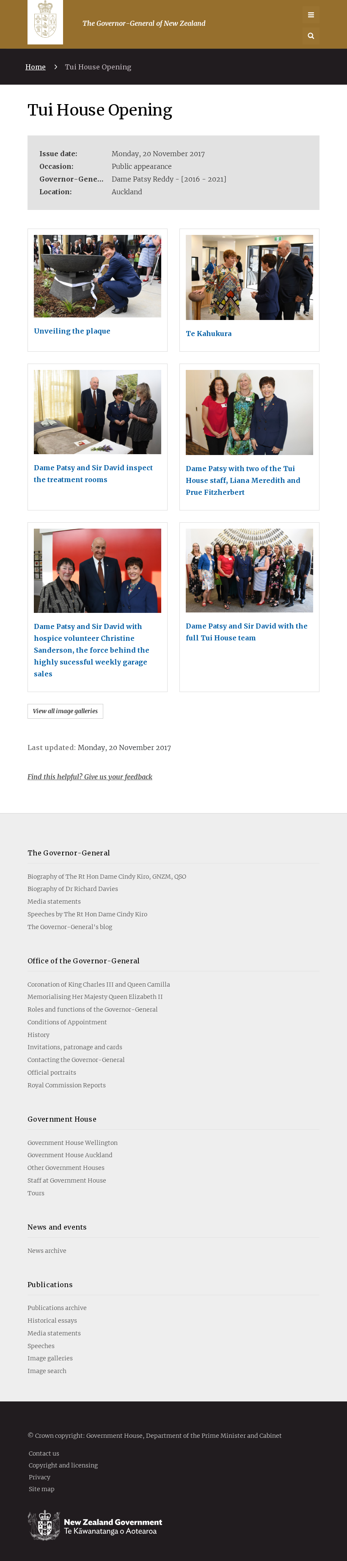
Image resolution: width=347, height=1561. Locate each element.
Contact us (44, 1453)
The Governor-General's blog (70, 927)
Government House (62, 1119)
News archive (47, 1251)
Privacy (39, 1477)
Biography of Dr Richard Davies (73, 889)
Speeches (41, 1346)
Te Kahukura (208, 333)
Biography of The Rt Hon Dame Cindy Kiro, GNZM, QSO (107, 876)
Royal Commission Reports (67, 1085)
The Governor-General (69, 853)
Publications (50, 1284)
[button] (311, 36)
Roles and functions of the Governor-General (93, 1009)
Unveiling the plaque (72, 331)
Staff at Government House (67, 1180)
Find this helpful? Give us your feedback (90, 776)
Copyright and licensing (63, 1465)
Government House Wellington (73, 1143)
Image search (47, 1371)
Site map (42, 1488)
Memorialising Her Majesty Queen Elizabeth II (95, 997)
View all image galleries (65, 711)
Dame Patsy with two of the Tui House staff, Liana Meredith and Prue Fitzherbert (243, 480)
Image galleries (50, 1358)
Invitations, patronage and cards (75, 1047)
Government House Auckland (70, 1155)
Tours (36, 1193)
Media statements (54, 901)
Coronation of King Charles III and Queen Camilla (99, 984)
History (39, 1035)
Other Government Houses (66, 1168)
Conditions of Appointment (67, 1022)
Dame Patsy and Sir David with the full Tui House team (247, 632)
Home (35, 67)
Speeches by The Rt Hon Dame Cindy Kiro (87, 914)
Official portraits (52, 1072)
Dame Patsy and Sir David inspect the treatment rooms (93, 473)
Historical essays (52, 1320)
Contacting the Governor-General (76, 1060)
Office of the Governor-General (84, 961)
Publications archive (57, 1308)
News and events (57, 1227)
